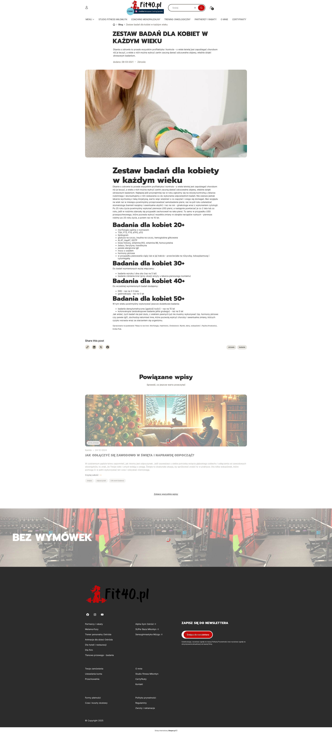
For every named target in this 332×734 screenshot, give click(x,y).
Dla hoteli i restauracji (95, 644)
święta (89, 481)
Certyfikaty (141, 679)
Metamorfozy (91, 629)
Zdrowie (141, 62)
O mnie (138, 668)
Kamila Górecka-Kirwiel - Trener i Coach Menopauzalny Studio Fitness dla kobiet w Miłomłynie (114, 24)
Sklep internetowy (165, 731)
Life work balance (117, 481)
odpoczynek (101, 481)
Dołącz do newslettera (198, 634)
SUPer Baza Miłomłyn (146, 629)
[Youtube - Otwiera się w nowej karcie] (102, 614)
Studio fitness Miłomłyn (146, 674)
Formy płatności (93, 697)
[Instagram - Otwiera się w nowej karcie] (95, 614)
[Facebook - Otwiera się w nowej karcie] (107, 347)
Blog (120, 24)
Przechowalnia (92, 679)
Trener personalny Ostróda (98, 634)
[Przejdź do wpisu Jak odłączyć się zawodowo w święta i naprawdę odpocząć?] (166, 420)
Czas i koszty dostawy (96, 703)
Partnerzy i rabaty (94, 624)
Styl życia (93, 443)
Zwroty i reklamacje (145, 708)
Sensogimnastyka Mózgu (148, 634)
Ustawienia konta (93, 674)
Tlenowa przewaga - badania (99, 655)
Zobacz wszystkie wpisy (166, 494)
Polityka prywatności (145, 697)
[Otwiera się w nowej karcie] (87, 347)
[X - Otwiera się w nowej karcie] (101, 347)
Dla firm (89, 650)
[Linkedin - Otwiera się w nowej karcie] (94, 347)
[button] (201, 8)
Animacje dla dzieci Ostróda (99, 639)
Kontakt (139, 684)
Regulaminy (141, 703)
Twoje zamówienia (94, 668)
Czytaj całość (91, 475)
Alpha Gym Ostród (144, 624)
